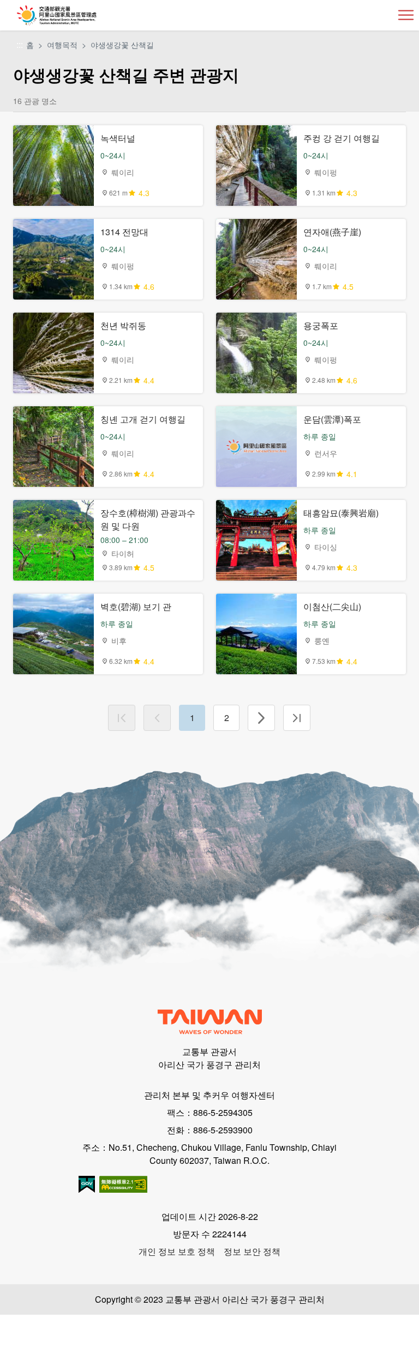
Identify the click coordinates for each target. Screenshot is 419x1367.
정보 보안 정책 (252, 1251)
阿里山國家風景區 (74, 15)
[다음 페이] (261, 718)
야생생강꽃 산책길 (122, 44)
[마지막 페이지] (296, 718)
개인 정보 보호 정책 (177, 1251)
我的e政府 (87, 1184)
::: (19, 45)
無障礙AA (123, 1184)
